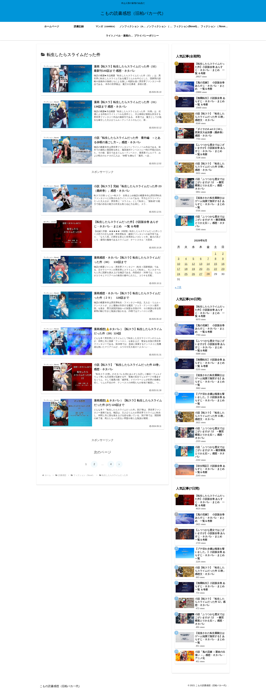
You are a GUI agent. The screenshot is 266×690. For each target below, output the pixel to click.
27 (200, 274)
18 (185, 268)
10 (178, 263)
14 (208, 263)
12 (193, 263)
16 (222, 263)
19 (193, 268)
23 (222, 268)
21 (208, 268)
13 (200, 263)
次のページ (102, 452)
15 (215, 263)
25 (185, 274)
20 (200, 268)
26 (193, 274)
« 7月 (178, 287)
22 (215, 268)
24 (178, 274)
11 (186, 263)
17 (178, 268)
